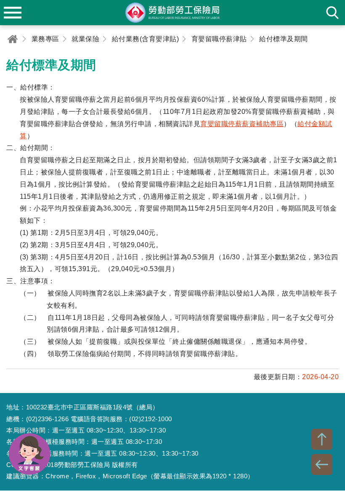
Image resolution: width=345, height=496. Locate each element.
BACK (321, 464)
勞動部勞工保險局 (172, 12)
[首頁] (12, 38)
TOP (321, 439)
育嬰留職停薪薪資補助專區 (242, 123)
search (332, 12)
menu (12, 12)
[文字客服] (29, 454)
